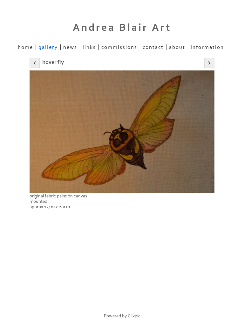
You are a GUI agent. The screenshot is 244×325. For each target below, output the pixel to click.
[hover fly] (122, 131)
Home (25, 47)
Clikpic (134, 316)
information (207, 47)
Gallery (48, 47)
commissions (119, 47)
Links (89, 47)
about (177, 47)
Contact (153, 47)
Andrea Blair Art (122, 28)
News (70, 47)
